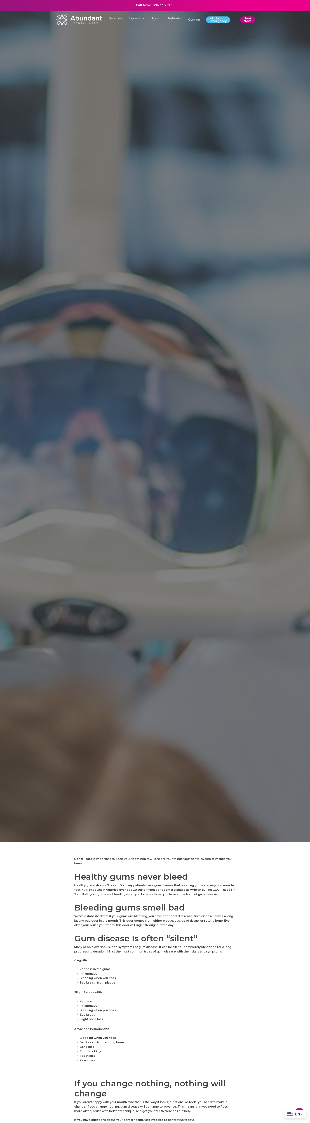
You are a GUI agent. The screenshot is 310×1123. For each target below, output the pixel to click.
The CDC (212, 889)
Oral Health (155, 448)
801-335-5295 (163, 5)
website (157, 1120)
